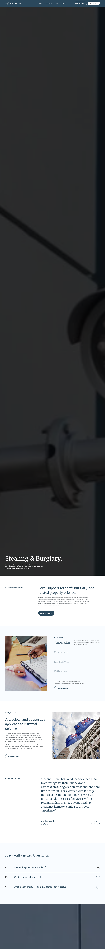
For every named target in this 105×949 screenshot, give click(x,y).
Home (40, 3)
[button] (13, 3)
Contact (64, 3)
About (57, 3)
